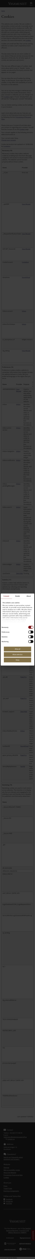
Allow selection (17, 654)
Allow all (17, 649)
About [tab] (29, 596)
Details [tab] (17, 596)
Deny (17, 660)
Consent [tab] (6, 596)
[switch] (30, 632)
